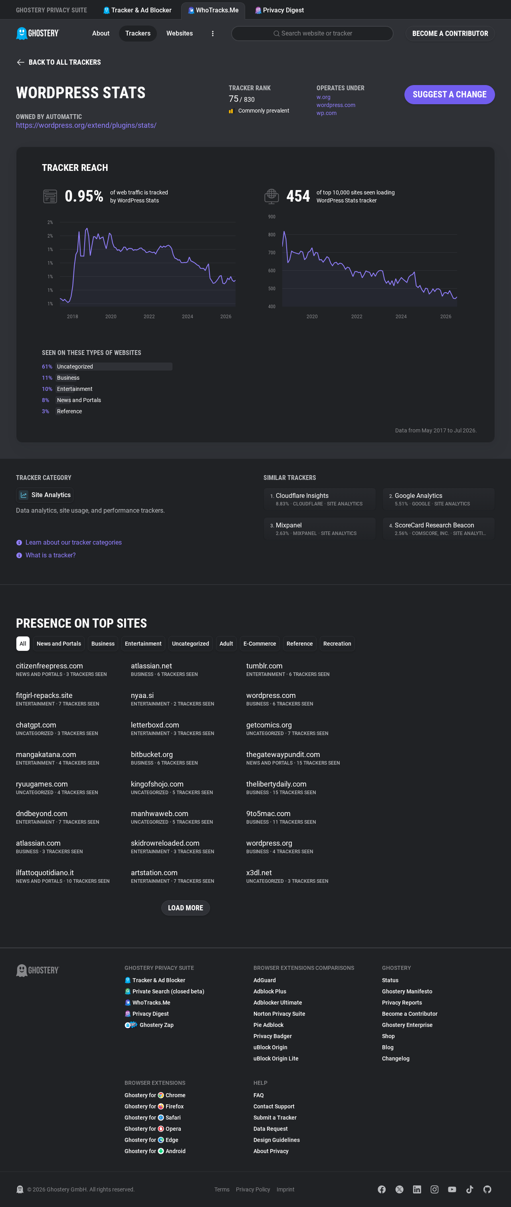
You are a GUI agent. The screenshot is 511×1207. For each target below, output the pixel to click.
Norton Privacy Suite (279, 1014)
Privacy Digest (283, 10)
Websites (179, 33)
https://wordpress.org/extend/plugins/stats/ (86, 125)
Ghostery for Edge (151, 1140)
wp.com (327, 113)
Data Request (271, 1129)
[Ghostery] (37, 33)
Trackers (138, 33)
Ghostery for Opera (153, 1129)
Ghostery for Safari (153, 1117)
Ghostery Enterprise (407, 1025)
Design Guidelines (277, 1140)
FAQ (259, 1095)
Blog (388, 1047)
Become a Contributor (450, 33)
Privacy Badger (273, 1036)
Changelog (396, 1058)
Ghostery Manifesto (407, 991)
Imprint (286, 1189)
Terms (222, 1189)
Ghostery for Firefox (154, 1106)
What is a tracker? (51, 555)
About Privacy (271, 1151)
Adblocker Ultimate (278, 1002)
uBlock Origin (270, 1047)
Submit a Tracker (275, 1117)
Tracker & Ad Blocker (141, 10)
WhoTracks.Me (217, 10)
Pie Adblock (268, 1025)
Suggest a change (450, 94)
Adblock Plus (270, 991)
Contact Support (274, 1106)
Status (390, 980)
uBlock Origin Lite (276, 1058)
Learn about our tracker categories (74, 542)
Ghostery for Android (155, 1151)
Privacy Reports (402, 1002)
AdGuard (265, 980)
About (100, 33)
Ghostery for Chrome (155, 1095)
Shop (388, 1036)
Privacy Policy (253, 1189)
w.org (324, 97)
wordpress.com (336, 105)
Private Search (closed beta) (168, 991)
